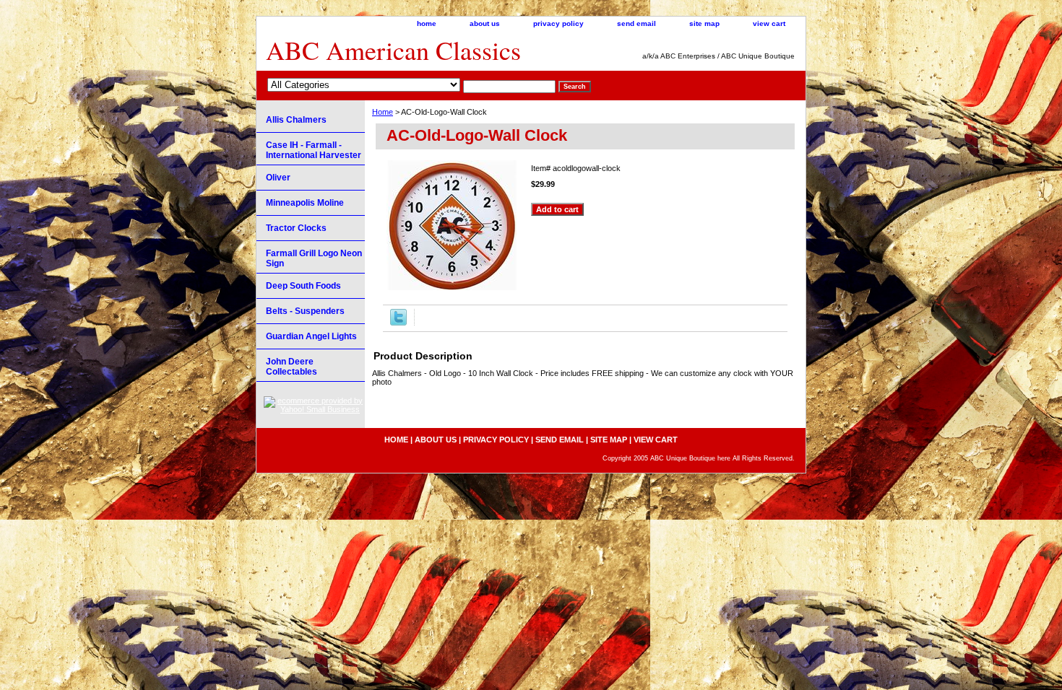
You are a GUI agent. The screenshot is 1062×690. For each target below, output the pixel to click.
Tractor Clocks (296, 228)
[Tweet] (398, 322)
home (426, 23)
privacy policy (558, 23)
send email (636, 23)
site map (704, 23)
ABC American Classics (393, 49)
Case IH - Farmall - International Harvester (313, 150)
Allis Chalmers (296, 120)
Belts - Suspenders (305, 311)
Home (382, 112)
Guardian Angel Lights (311, 336)
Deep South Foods (303, 286)
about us (485, 23)
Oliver (278, 177)
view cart (769, 23)
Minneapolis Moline (305, 203)
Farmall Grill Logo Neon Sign (314, 258)
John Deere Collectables (291, 367)
